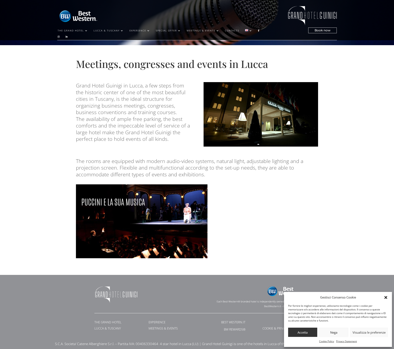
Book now (322, 30)
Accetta (303, 332)
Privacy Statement (346, 341)
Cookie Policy (326, 341)
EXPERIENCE (157, 322)
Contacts (232, 30)
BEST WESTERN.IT (233, 322)
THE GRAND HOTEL (107, 322)
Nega (333, 332)
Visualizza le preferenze (369, 332)
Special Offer (166, 30)
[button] (386, 297)
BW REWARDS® (234, 329)
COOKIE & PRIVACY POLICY (281, 328)
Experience (137, 30)
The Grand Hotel (71, 30)
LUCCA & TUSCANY (107, 328)
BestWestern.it (272, 306)
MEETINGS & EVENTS (163, 328)
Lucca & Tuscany (107, 30)
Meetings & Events (201, 30)
